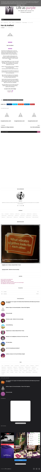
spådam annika (24, 22)
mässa (23, 372)
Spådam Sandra (35, 215)
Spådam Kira (17, 215)
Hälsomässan (23, 365)
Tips (37, 368)
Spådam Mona (22, 215)
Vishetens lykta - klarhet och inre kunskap (14, 319)
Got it (23, 5)
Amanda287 (7, 213)
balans (12, 370)
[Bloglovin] (23, 206)
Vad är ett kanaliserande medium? (13, 348)
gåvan (10, 22)
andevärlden (3, 370)
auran (8, 370)
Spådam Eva (35, 213)
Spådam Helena (4, 215)
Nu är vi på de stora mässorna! (7, 279)
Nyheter (27, 365)
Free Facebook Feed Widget (20, 423)
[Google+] (21, 206)
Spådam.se (9, 468)
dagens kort (25, 370)
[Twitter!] (17, 206)
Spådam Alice (17, 213)
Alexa (2, 213)
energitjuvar (3, 372)
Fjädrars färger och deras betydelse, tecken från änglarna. (18, 307)
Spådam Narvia (28, 215)
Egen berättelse (7, 365)
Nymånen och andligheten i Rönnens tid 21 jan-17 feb (17, 336)
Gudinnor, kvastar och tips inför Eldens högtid (15, 353)
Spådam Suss (16, 217)
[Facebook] (19, 206)
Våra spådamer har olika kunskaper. (8, 283)
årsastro (3, 373)
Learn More (19, 5)
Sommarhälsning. (9, 324)
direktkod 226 (5, 22)
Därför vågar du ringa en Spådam (7, 281)
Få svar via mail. (9, 313)
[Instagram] (20, 206)
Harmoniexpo (17, 365)
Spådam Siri (3, 217)
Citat (2, 365)
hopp (20, 372)
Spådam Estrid (29, 213)
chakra (21, 370)
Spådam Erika (23, 213)
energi (35, 370)
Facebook (21, 291)
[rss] (39, 469)
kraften (13, 22)
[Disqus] (20, 146)
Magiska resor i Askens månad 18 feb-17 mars (15, 330)
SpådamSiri (33, 368)
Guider (12, 365)
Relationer (37, 365)
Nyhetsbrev (12, 213)
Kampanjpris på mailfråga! (6, 280)
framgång (11, 372)
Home (2, 22)
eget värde (30, 370)
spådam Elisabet (21, 217)
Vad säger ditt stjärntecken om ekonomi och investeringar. (12, 282)
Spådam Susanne (9, 217)
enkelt (8, 372)
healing (16, 372)
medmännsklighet (18, 22)
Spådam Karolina (10, 215)
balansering (16, 370)
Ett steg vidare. (9, 342)
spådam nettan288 (35, 217)
